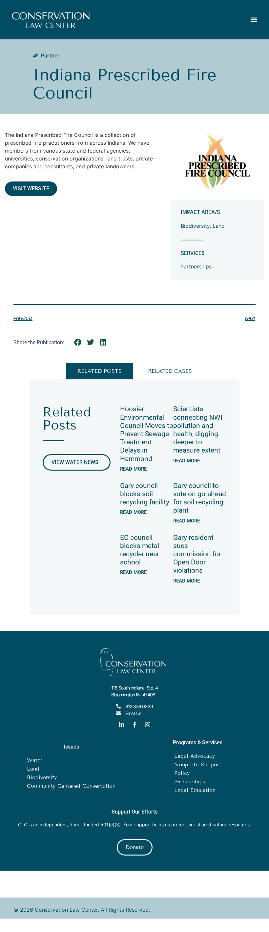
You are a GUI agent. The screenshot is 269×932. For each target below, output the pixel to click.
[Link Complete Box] (146, 437)
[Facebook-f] (134, 725)
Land (219, 225)
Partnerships (196, 266)
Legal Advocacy (194, 756)
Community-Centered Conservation (71, 786)
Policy (182, 773)
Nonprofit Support (197, 764)
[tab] (99, 371)
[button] (253, 19)
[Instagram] (148, 725)
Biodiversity (195, 225)
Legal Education (195, 790)
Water (34, 760)
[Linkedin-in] (121, 725)
